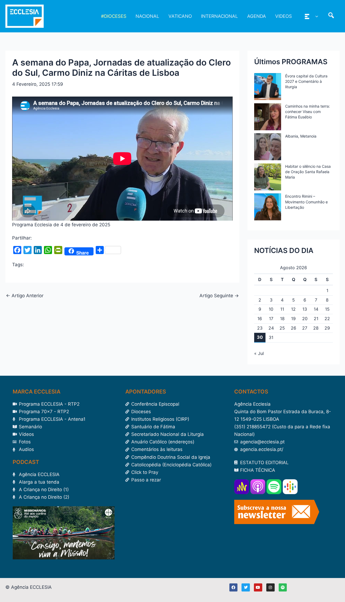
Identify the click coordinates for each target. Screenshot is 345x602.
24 (271, 328)
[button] (315, 16)
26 (293, 328)
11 (282, 309)
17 (271, 318)
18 (282, 318)
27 (304, 328)
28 (316, 328)
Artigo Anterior (24, 295)
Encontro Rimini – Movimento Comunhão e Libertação (306, 201)
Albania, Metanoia (300, 136)
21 (316, 318)
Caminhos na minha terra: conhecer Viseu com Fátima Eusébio (307, 111)
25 (282, 328)
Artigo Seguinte (219, 295)
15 (327, 309)
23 (260, 328)
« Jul (259, 353)
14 (316, 309)
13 (304, 309)
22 (327, 318)
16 (259, 318)
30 (260, 337)
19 (293, 318)
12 (293, 309)
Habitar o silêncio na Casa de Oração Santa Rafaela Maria (308, 171)
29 (327, 328)
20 (305, 318)
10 (271, 309)
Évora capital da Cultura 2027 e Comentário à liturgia (306, 81)
